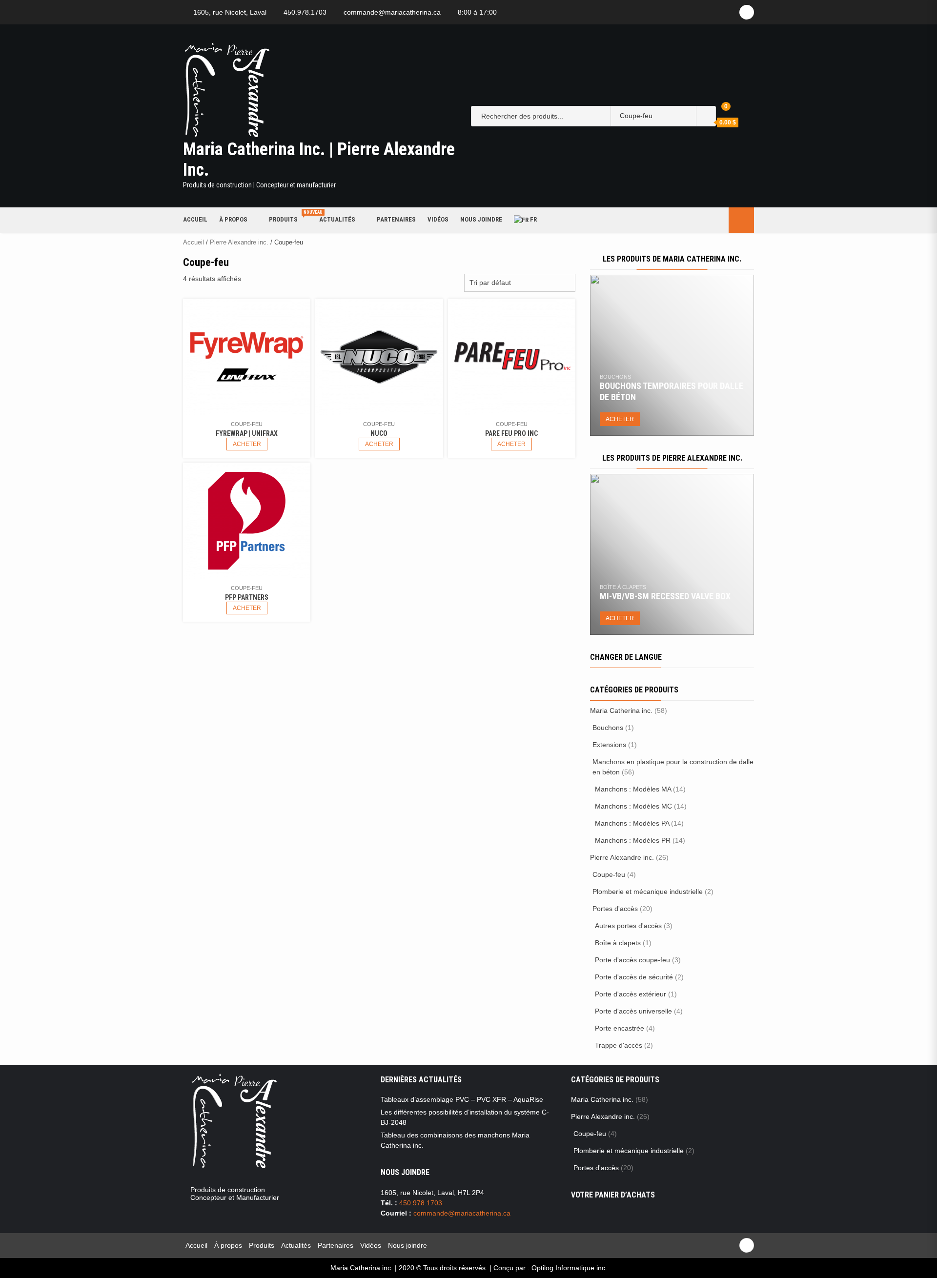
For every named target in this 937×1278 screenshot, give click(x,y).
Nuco (378, 433)
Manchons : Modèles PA (632, 823)
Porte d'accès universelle (633, 1011)
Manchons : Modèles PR (633, 840)
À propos (233, 219)
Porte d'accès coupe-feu (632, 960)
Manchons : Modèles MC (633, 806)
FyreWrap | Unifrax (247, 433)
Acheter (247, 444)
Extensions (609, 745)
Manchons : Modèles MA (633, 789)
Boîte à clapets (623, 587)
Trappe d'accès (618, 1045)
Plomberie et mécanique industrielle (647, 891)
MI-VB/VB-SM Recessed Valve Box (665, 596)
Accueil (195, 219)
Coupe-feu (247, 424)
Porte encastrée (619, 1028)
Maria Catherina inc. (621, 710)
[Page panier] (719, 110)
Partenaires (396, 219)
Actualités (337, 219)
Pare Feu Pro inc (511, 433)
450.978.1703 (305, 12)
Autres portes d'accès (628, 926)
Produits (288, 219)
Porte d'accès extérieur (630, 994)
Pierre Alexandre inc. (239, 242)
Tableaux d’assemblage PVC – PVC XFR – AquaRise (462, 1099)
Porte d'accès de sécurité (634, 977)
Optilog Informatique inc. (569, 1268)
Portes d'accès (615, 909)
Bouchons (615, 377)
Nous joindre (481, 219)
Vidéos (438, 219)
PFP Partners (246, 597)
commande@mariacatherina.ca (392, 12)
